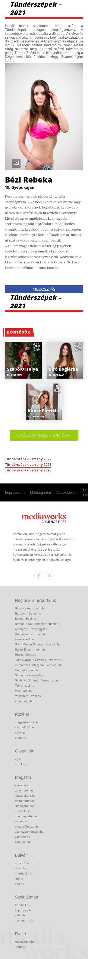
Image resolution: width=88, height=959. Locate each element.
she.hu (19, 883)
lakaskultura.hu (25, 795)
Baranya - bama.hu (28, 613)
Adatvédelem (67, 492)
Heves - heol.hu (25, 654)
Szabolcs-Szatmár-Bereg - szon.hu (38, 680)
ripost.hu (21, 868)
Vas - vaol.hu (23, 690)
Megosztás (44, 289)
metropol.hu (23, 873)
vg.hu (18, 759)
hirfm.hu (20, 946)
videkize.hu (22, 836)
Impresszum (15, 492)
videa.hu (20, 915)
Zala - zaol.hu (24, 701)
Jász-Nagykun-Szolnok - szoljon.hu (38, 659)
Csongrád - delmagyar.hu (32, 629)
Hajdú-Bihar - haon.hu (30, 649)
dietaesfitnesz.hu (26, 826)
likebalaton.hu (24, 806)
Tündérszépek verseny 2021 (28, 464)
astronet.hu (22, 785)
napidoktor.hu (24, 811)
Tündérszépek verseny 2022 (28, 459)
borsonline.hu (24, 863)
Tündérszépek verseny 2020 (28, 470)
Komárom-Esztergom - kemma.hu (38, 665)
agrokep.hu (22, 764)
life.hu (19, 878)
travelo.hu (21, 821)
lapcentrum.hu (24, 920)
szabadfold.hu (24, 727)
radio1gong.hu (25, 941)
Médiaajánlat (40, 492)
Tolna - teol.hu (24, 685)
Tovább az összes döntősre (44, 435)
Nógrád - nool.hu (26, 670)
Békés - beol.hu (25, 618)
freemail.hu (22, 905)
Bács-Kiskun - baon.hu (30, 608)
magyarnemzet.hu (27, 722)
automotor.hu (24, 790)
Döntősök (18, 332)
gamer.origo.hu (25, 800)
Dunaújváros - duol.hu (30, 634)
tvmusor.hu (22, 842)
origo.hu (20, 737)
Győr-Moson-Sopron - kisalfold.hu (38, 644)
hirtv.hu (20, 732)
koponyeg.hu (23, 910)
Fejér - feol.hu (24, 639)
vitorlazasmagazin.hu (29, 831)
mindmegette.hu (26, 816)
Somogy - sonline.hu (29, 675)
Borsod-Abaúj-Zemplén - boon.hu (37, 623)
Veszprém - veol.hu (28, 696)
